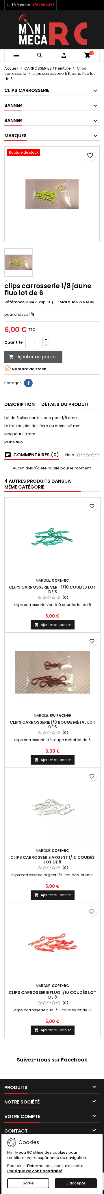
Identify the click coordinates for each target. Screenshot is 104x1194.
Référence (14, 302)
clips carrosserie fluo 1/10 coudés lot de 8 (52, 995)
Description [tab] (19, 404)
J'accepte (76, 1183)
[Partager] (28, 383)
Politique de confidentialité (34, 1171)
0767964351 (42, 4)
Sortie (28, 1183)
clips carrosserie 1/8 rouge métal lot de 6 (52, 724)
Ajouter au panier (32, 356)
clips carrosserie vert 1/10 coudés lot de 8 (52, 589)
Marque (67, 302)
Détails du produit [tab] (65, 404)
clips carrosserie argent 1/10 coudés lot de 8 (52, 859)
